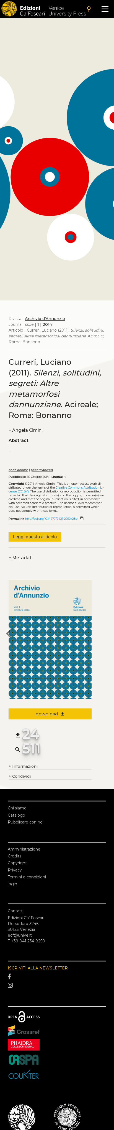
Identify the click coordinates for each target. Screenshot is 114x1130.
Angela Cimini (26, 430)
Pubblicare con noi (25, 822)
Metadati (21, 557)
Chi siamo (17, 808)
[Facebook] (57, 976)
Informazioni (23, 766)
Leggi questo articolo (35, 536)
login (12, 883)
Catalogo (16, 815)
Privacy (15, 870)
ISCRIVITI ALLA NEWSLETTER (38, 968)
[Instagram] (57, 985)
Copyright (17, 862)
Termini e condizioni (27, 877)
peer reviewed (42, 470)
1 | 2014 (44, 324)
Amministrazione (24, 849)
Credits (14, 856)
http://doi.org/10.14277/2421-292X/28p (51, 519)
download (50, 713)
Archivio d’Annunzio (45, 318)
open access (18, 470)
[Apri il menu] (105, 9)
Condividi (20, 776)
